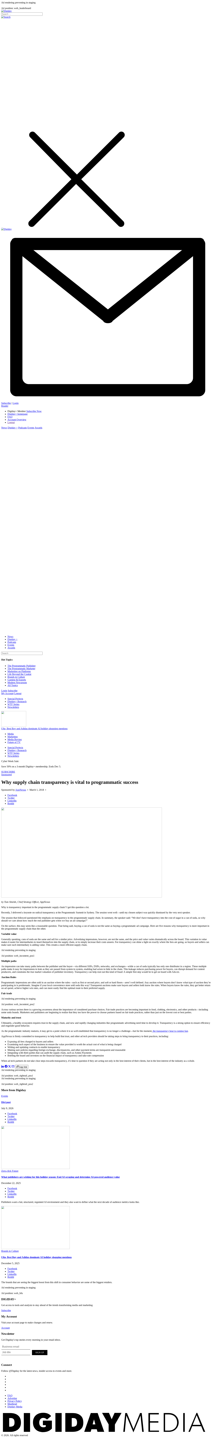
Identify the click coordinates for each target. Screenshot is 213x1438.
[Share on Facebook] (6, 1067)
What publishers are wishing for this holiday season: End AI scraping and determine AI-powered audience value (60, 1177)
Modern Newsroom (17, 682)
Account (5, 1328)
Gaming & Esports (16, 679)
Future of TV (14, 742)
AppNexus (20, 790)
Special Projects (15, 698)
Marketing (12, 736)
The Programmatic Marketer (21, 668)
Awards (38, 427)
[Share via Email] (13, 1067)
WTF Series (13, 704)
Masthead (12, 1404)
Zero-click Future (9, 1171)
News (4, 427)
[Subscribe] (106, 400)
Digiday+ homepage (17, 414)
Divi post (6, 1102)
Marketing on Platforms (19, 671)
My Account (7, 693)
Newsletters (13, 707)
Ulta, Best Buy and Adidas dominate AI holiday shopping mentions (34, 728)
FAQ (9, 416)
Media (10, 734)
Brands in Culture (16, 677)
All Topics (12, 685)
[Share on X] (9, 1067)
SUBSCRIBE (8, 771)
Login (16, 403)
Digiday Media (14, 1406)
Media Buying (14, 739)
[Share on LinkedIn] (2, 1067)
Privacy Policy (14, 1401)
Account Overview (16, 419)
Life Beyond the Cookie (19, 674)
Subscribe (6, 403)
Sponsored (6, 774)
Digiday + (13, 427)
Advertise (12, 1398)
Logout (11, 422)
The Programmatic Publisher (21, 665)
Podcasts (22, 427)
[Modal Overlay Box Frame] (24, 1352)
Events (30, 427)
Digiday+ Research (17, 701)
